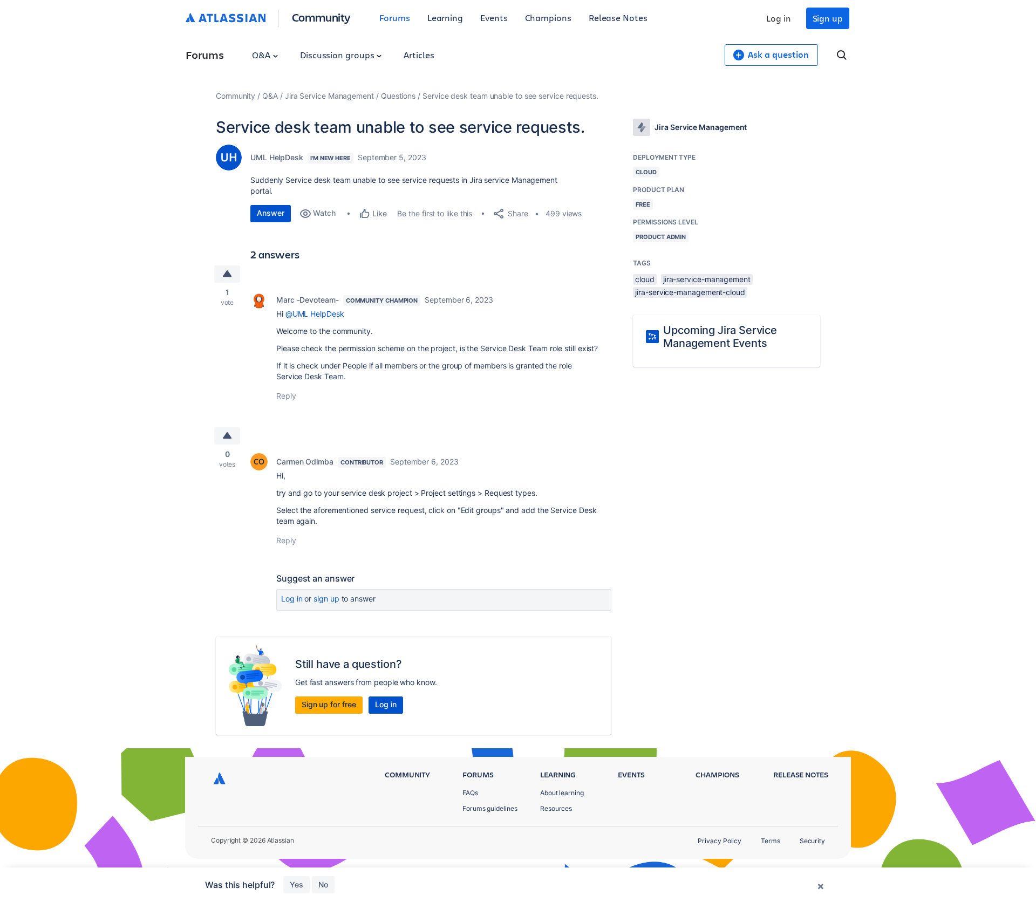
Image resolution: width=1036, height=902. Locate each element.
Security (812, 841)
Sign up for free (329, 704)
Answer (270, 212)
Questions (398, 95)
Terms (770, 841)
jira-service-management (707, 279)
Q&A (262, 54)
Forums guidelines (489, 808)
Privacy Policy (719, 841)
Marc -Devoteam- (307, 299)
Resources (556, 808)
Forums (394, 17)
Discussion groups (338, 54)
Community (321, 17)
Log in (778, 18)
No (323, 884)
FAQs (470, 793)
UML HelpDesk (276, 157)
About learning (562, 793)
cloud (645, 279)
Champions (548, 17)
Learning (445, 17)
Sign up (828, 18)
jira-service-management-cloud (690, 292)
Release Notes (618, 17)
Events (494, 17)
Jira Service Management (329, 95)
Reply (286, 395)
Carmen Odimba (304, 461)
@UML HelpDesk (314, 313)
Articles (419, 54)
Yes (296, 884)
